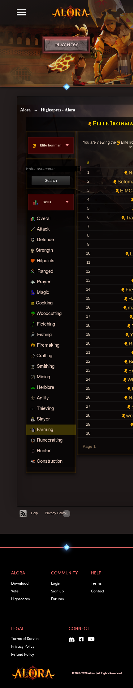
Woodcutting (49, 313)
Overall (44, 218)
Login (55, 583)
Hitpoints (45, 260)
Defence (45, 239)
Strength (44, 249)
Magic (43, 292)
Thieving (45, 408)
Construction (49, 460)
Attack (43, 228)
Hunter (43, 450)
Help (34, 513)
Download (19, 583)
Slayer (43, 418)
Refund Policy (22, 654)
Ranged (45, 271)
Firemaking (48, 344)
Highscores (20, 598)
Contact (97, 591)
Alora (25, 110)
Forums (57, 598)
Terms (96, 583)
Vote (15, 591)
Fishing (44, 334)
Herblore (45, 387)
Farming (45, 429)
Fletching (46, 323)
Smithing (45, 365)
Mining (43, 376)
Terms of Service (25, 638)
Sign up (57, 591)
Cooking (44, 302)
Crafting (44, 355)
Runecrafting (49, 439)
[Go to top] (66, 513)
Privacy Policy (55, 513)
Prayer (43, 281)
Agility (43, 397)
